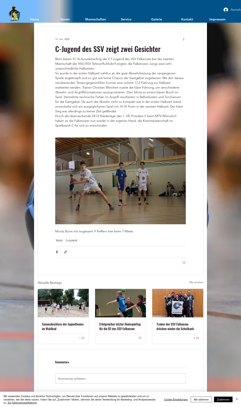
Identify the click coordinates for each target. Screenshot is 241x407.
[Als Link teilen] (65, 252)
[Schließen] (237, 399)
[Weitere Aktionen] (184, 39)
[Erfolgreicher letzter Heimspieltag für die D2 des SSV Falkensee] (120, 303)
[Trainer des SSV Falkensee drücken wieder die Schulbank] (177, 303)
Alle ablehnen (201, 399)
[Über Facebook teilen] (57, 252)
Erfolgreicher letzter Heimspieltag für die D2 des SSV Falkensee (120, 326)
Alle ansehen (196, 282)
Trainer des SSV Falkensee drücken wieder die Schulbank (175, 326)
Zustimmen (223, 399)
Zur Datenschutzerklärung (22, 402)
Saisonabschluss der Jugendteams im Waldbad (63, 326)
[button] (65, 19)
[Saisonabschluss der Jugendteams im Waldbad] (63, 303)
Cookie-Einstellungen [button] (176, 399)
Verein (59, 240)
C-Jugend (71, 240)
